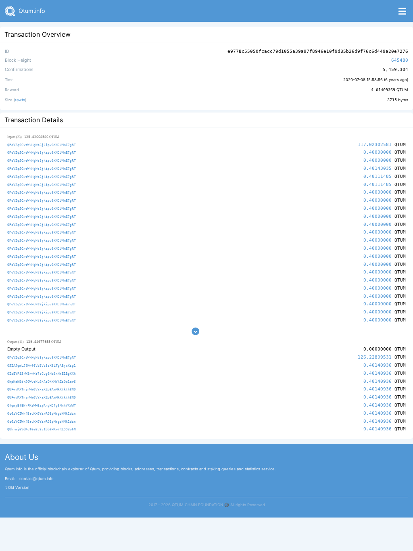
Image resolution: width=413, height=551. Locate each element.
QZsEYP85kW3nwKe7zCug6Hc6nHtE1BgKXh (41, 374)
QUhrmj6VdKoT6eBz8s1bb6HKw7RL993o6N (41, 429)
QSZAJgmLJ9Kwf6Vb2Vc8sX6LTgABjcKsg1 (41, 365)
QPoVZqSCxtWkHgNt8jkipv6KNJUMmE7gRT (41, 145)
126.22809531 (375, 357)
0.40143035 (377, 168)
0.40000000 (377, 152)
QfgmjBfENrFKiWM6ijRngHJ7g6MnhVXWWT (41, 405)
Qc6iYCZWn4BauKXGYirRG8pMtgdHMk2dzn (41, 413)
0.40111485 (377, 176)
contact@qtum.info (36, 479)
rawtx (20, 100)
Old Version (18, 488)
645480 (399, 60)
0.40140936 (377, 365)
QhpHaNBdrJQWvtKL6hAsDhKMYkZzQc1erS (41, 382)
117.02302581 (375, 144)
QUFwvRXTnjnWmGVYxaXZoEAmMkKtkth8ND (41, 389)
